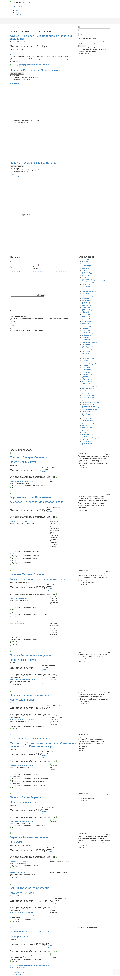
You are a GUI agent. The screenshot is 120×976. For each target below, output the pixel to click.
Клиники (17, 12)
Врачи (16, 10)
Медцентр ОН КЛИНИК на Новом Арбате (21, 481)
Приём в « (35, 70)
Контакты (17, 16)
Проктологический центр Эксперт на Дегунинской (24, 956)
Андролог (16, 502)
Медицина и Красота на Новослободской (22, 622)
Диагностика (18, 14)
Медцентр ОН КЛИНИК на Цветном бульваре (23, 912)
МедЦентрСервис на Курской (18, 521)
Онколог (30, 892)
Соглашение (17, 974)
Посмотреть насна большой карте (15, 82)
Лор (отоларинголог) (22, 699)
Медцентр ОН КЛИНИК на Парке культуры (22, 719)
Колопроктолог (19, 936)
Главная (17, 9)
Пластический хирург (23, 462)
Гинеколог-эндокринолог (51, 36)
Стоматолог (17, 743)
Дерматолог (46, 502)
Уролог (60, 502)
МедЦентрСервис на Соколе (18, 872)
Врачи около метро (19, 971)
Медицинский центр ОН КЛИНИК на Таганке (22, 679)
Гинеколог (27, 36)
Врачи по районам (18, 972)
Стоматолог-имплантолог (43, 743)
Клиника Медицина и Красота (18, 598)
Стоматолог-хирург (41, 746)
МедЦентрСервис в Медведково (19, 861)
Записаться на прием (17, 73)
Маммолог (16, 892)
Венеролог (31, 502)
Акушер (15, 36)
